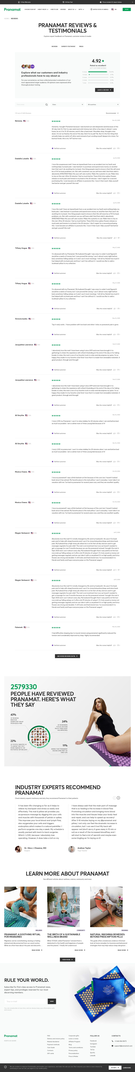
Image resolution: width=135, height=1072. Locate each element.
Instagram (93, 1044)
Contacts (50, 1050)
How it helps (42, 9)
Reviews (63, 9)
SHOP (126, 9)
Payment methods (53, 1044)
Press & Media (73, 1056)
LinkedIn (92, 1055)
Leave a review (103, 90)
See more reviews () (66, 656)
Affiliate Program (74, 1041)
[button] (118, 797)
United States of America (100, 9)
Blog (70, 1044)
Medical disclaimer (53, 1041)
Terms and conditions (76, 1047)
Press (81, 46)
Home (6, 18)
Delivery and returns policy (55, 1039)
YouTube (93, 1047)
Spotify (92, 1053)
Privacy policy (73, 1050)
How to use (54, 9)
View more (66, 960)
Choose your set (30, 9)
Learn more (127, 1067)
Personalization (74, 1053)
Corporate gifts (74, 1036)
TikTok (92, 1050)
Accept (114, 1068)
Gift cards (50, 1053)
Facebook (93, 1041)
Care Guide (51, 1047)
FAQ (48, 1036)
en (115, 9)
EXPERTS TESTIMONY (68, 46)
